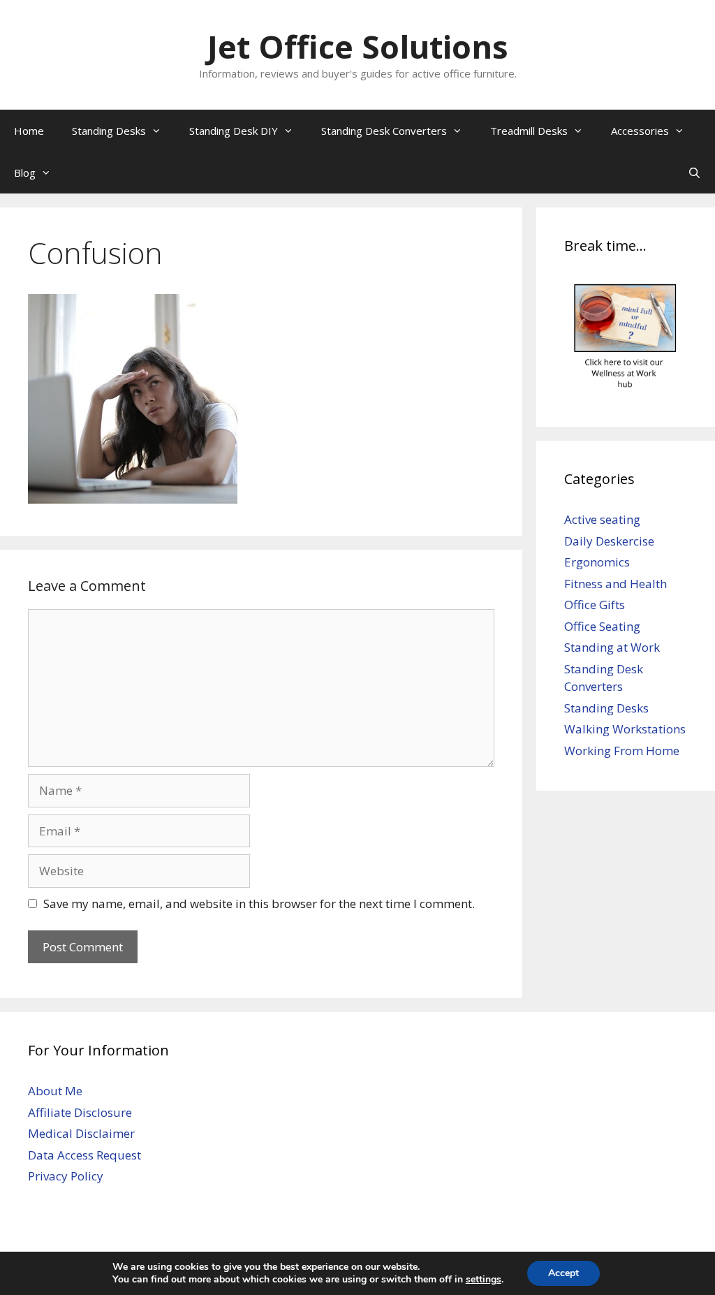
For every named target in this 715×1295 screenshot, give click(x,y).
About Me (55, 1091)
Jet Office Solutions (357, 46)
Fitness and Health (615, 584)
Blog (25, 173)
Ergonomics (597, 562)
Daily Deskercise (609, 541)
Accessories (640, 131)
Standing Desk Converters (384, 131)
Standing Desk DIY (233, 131)
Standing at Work (612, 647)
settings (483, 1279)
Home (29, 131)
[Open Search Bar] (694, 172)
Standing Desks (109, 131)
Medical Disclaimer (81, 1133)
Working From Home (621, 750)
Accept (563, 1273)
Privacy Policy (65, 1176)
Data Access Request (84, 1155)
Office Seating (602, 626)
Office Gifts (594, 605)
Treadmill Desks (529, 131)
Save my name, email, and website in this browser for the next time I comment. (259, 903)
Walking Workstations (625, 729)
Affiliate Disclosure (80, 1112)
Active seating (602, 519)
